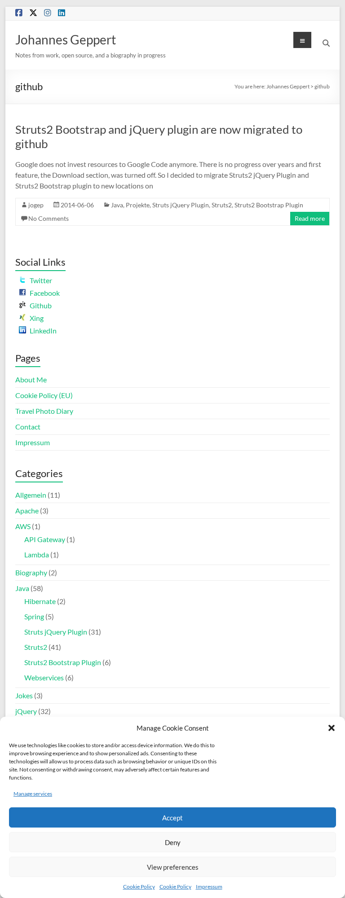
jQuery (26, 711)
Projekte (138, 205)
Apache (27, 510)
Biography (31, 572)
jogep (36, 205)
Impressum (209, 886)
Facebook (45, 293)
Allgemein (30, 495)
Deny (173, 842)
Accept (172, 818)
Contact (27, 426)
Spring (34, 616)
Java (117, 205)
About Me (31, 379)
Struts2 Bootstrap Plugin (268, 205)
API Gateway (44, 539)
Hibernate (40, 601)
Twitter (41, 280)
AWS (23, 526)
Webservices (44, 677)
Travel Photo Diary (44, 411)
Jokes (24, 695)
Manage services (32, 793)
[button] (331, 727)
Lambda (36, 554)
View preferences (173, 867)
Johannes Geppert (65, 39)
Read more (310, 218)
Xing (37, 318)
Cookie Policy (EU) (44, 395)
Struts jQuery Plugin (180, 205)
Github (41, 305)
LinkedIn (43, 330)
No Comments (48, 218)
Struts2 (222, 205)
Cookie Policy (139, 886)
